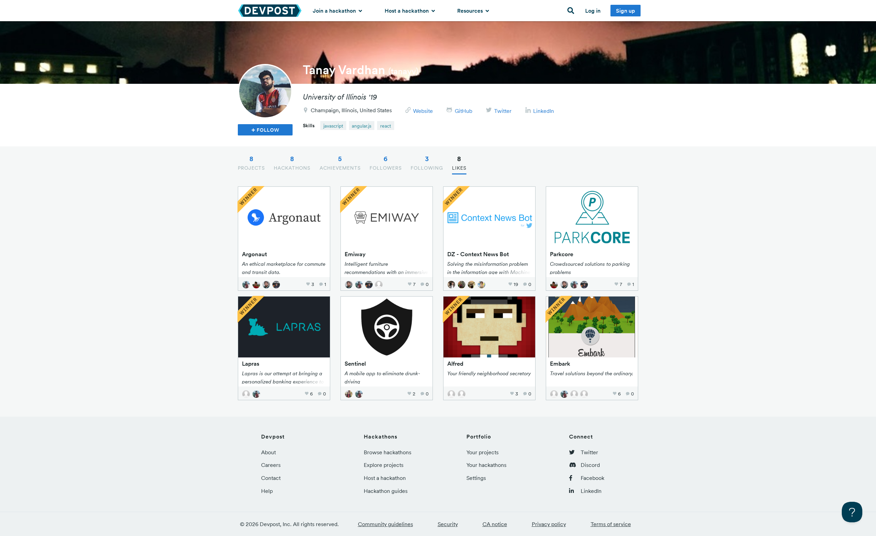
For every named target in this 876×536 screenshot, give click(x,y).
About (268, 452)
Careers (271, 464)
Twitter (503, 110)
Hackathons (292, 163)
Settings (476, 477)
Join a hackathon (335, 10)
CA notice (494, 524)
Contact (271, 477)
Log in (593, 10)
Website (423, 110)
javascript (333, 126)
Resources (470, 10)
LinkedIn (543, 110)
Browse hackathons (387, 452)
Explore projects (383, 464)
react (385, 126)
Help (267, 490)
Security (448, 524)
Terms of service (611, 524)
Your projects (482, 452)
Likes (459, 163)
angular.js (361, 126)
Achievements (340, 163)
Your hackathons (486, 464)
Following (427, 163)
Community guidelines (385, 524)
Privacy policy (549, 524)
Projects (251, 163)
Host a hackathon (407, 10)
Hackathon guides (386, 490)
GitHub (463, 110)
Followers (386, 163)
